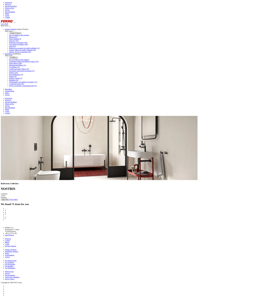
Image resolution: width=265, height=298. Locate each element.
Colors (3, 196)
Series (7, 253)
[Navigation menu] (14, 22)
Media (7, 14)
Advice (7, 257)
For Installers (9, 266)
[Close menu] (9, 26)
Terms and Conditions (12, 277)
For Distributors (10, 268)
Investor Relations (11, 6)
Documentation (10, 12)
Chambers (4, 194)
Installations (13, 57)
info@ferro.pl (9, 235)
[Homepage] (7, 22)
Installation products (11, 251)
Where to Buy (9, 8)
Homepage (8, 2)
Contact (7, 17)
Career (7, 15)
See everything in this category (19, 35)
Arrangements (9, 255)
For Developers (10, 264)
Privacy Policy (9, 279)
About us (8, 4)
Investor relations (10, 246)
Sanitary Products (15, 33)
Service (7, 10)
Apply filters (5, 199)
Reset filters (14, 199)
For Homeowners (10, 260)
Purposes (4, 197)
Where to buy (9, 271)
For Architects (9, 262)
